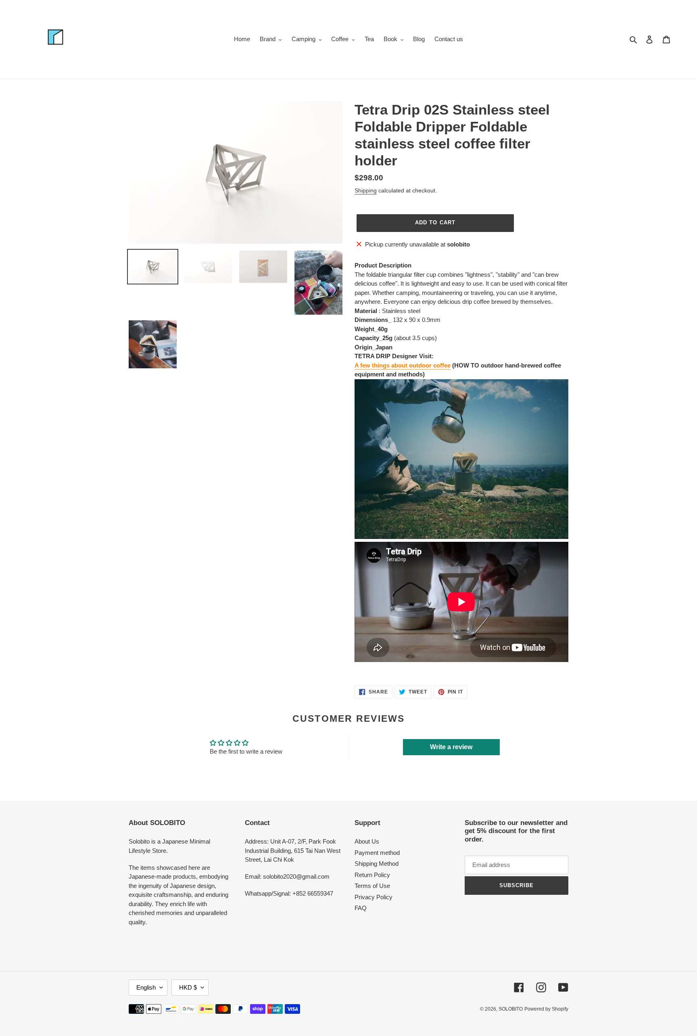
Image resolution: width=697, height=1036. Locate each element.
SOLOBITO (511, 1009)
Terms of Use (372, 885)
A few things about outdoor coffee (403, 365)
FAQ (361, 907)
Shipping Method (377, 863)
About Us (367, 841)
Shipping (366, 190)
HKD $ (188, 987)
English (146, 987)
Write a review (451, 747)
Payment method (377, 852)
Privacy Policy (373, 897)
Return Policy (372, 874)
